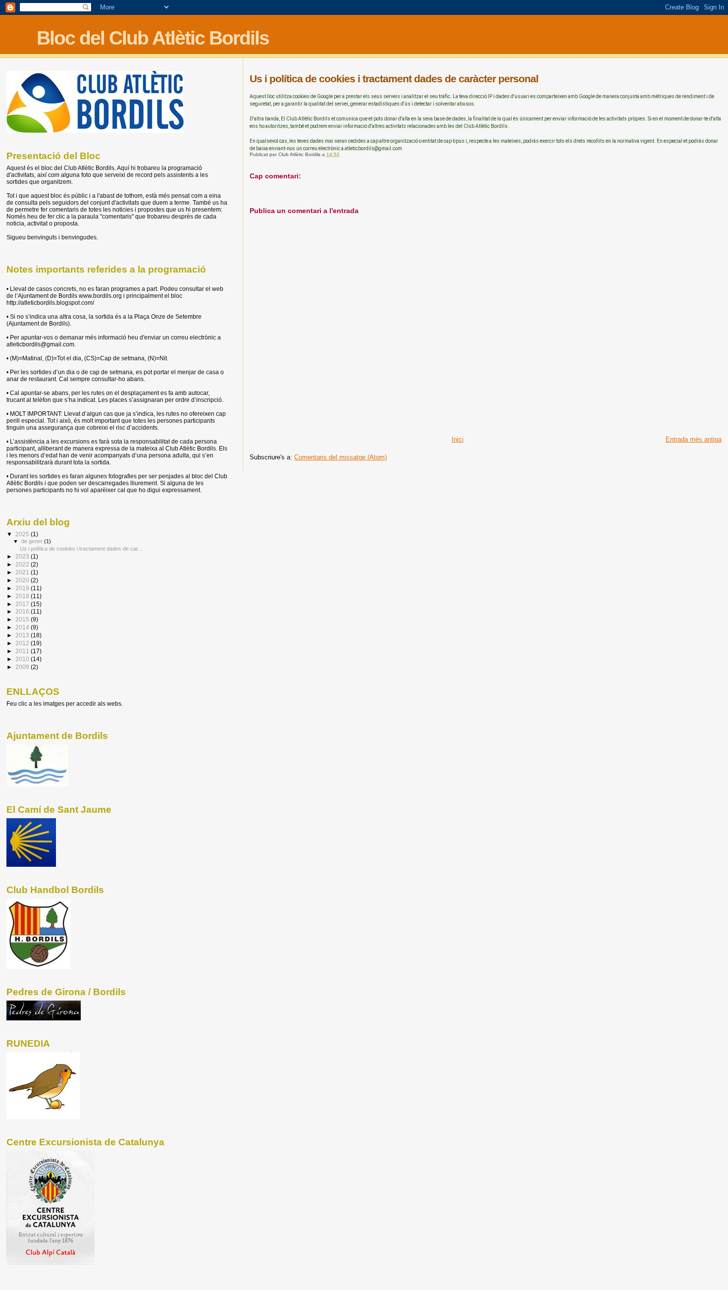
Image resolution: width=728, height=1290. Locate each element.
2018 (23, 596)
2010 (23, 659)
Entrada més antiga (694, 439)
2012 (23, 643)
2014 (23, 627)
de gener (32, 541)
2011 (23, 651)
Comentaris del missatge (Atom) (340, 457)
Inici (458, 439)
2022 (23, 564)
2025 (23, 534)
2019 (23, 588)
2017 (23, 604)
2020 (23, 580)
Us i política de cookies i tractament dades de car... (81, 549)
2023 (23, 556)
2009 (23, 667)
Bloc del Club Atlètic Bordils (153, 38)
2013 (23, 635)
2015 (23, 619)
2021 (23, 572)
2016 (23, 611)
